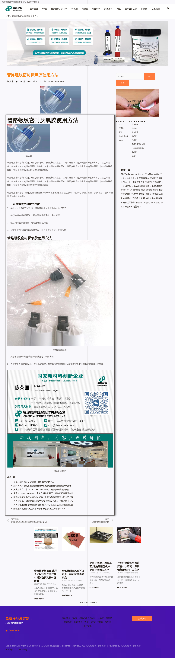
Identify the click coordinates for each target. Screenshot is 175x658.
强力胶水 (126, 182)
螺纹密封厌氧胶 (37, 120)
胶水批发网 (157, 198)
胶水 (56, 471)
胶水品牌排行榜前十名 (132, 198)
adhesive (130, 174)
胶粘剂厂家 (148, 202)
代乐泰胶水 (144, 178)
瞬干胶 (123, 189)
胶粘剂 (131, 202)
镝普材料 (137, 206)
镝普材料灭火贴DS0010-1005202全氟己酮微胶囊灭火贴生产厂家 (43, 497)
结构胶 (126, 193)
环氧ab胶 (136, 186)
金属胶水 (128, 206)
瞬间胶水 (137, 189)
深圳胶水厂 (149, 182)
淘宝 (120, 132)
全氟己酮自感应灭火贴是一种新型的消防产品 (33, 482)
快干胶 (133, 182)
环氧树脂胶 (144, 186)
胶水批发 (147, 198)
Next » (93, 602)
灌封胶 (128, 185)
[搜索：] (135, 76)
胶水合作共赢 (124, 136)
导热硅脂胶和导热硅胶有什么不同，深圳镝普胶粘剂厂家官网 (128, 566)
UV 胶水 (157, 174)
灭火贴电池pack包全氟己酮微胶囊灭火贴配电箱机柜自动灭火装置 (43, 504)
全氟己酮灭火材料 (138, 144)
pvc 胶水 (138, 174)
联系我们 (122, 128)
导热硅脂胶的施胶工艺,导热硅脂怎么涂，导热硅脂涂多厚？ (101, 566)
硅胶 (143, 189)
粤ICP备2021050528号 (16, 649)
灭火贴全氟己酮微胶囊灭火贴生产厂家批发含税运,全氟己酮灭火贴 (43, 501)
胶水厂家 (150, 193)
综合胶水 (135, 132)
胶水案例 (135, 124)
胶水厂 (142, 193)
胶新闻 (134, 128)
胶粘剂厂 (139, 202)
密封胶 (153, 178)
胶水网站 (124, 202)
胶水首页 (66, 618)
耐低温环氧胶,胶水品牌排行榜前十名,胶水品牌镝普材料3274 (41, 508)
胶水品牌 (159, 194)
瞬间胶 (129, 189)
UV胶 (133, 156)
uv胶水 (150, 174)
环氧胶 (134, 140)
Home (121, 124)
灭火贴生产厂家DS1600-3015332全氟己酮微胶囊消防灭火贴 (41, 489)
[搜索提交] (149, 76)
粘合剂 (155, 189)
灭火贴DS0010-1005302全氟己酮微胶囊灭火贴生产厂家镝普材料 (43, 493)
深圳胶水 (140, 182)
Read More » (39, 599)
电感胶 (134, 136)
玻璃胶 (159, 186)
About (121, 140)
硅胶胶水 (149, 189)
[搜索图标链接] (168, 8)
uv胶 (144, 174)
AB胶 (123, 174)
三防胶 (127, 178)
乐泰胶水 (134, 178)
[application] (161, 8)
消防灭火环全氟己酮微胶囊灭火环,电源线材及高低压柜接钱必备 (42, 485)
